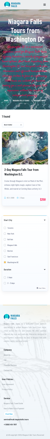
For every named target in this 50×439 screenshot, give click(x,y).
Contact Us (8, 370)
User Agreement (8, 384)
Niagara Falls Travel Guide (13, 403)
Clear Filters (42, 288)
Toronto (10, 228)
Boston (10, 251)
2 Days (21, 197)
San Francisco (12, 256)
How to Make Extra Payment (14, 408)
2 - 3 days (11, 283)
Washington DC (13, 262)
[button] (13, 125)
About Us (7, 355)
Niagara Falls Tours (21, 100)
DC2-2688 (10, 197)
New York (10, 233)
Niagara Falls (12, 245)
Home (6, 100)
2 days (9, 277)
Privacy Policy (7, 389)
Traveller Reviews (10, 365)
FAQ (5, 360)
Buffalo (10, 239)
